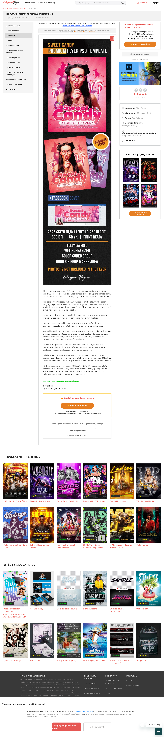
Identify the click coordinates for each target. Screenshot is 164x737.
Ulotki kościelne (12, 31)
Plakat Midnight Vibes (40, 501)
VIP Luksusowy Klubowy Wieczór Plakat (121, 546)
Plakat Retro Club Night (67, 501)
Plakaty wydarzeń (13, 45)
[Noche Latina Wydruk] (149, 170)
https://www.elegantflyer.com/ (83, 711)
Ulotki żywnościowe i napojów (14, 51)
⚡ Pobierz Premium (77, 406)
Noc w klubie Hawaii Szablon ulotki (66, 546)
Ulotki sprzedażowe (14, 84)
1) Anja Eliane (49, 386)
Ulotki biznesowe (13, 26)
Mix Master (35, 660)
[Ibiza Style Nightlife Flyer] (131, 196)
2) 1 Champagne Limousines (55, 388)
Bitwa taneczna (90, 609)
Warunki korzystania (91, 688)
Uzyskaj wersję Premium (140, 213)
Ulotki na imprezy (13, 67)
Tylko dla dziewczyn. (12, 660)
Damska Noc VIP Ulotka (94, 501)
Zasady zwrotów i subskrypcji (112, 682)
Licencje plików (89, 683)
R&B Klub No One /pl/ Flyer (15, 501)
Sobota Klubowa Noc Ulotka (39, 546)
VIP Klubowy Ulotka (145, 501)
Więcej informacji (129, 126)
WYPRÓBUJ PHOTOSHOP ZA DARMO (77, 26)
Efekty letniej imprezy (66, 660)
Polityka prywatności (92, 693)
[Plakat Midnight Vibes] (131, 170)
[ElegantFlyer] (11, 3)
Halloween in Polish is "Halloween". (119, 661)
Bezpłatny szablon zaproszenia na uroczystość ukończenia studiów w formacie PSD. (14, 613)
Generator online (132, 686)
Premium (143, 3)
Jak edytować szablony (46, 3)
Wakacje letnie (143, 609)
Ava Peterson (138, 118)
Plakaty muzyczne (13, 62)
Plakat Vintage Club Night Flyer (15, 546)
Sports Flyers (11, 89)
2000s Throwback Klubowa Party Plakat (93, 546)
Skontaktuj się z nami (113, 688)
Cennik (129, 681)
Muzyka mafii (142, 660)
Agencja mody (36, 609)
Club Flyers (141, 108)
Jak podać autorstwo (131, 136)
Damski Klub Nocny (119, 501)
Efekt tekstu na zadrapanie (117, 610)
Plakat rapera (142, 545)
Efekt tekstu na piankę (67, 609)
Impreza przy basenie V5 (94, 660)
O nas (107, 693)
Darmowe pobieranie (77, 430)
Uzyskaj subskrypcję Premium (84, 32)
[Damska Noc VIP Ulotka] (149, 196)
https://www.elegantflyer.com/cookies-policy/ (70, 714)
